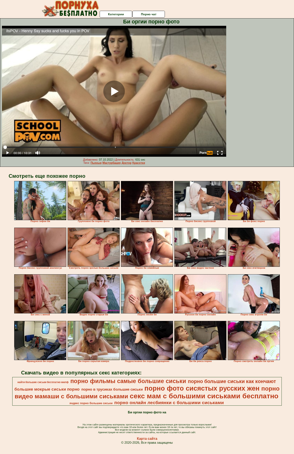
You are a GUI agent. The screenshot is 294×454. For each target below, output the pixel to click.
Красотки (138, 162)
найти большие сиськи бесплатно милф (43, 382)
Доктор (127, 162)
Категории (116, 14)
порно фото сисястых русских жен (202, 388)
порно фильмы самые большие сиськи (128, 381)
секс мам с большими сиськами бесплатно (204, 396)
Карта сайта (147, 438)
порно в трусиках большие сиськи (112, 389)
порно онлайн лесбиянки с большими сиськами (169, 402)
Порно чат (148, 14)
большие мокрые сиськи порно (47, 389)
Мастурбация (111, 162)
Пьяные (96, 162)
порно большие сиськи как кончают (232, 381)
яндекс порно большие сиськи (91, 403)
